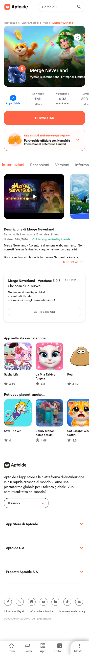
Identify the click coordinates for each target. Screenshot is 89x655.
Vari (45, 22)
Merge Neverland (62, 22)
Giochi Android (30, 22)
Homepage (10, 22)
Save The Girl (12, 431)
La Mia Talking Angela (45, 376)
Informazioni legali (14, 611)
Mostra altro (73, 262)
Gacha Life (11, 374)
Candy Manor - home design (46, 433)
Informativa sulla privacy (72, 611)
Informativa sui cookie (41, 611)
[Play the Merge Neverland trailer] (34, 196)
